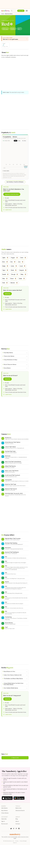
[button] (15, 757)
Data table (6, 170)
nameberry (15, 834)
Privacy (17, 841)
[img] (15, 154)
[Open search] (13, 10)
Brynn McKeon (6, 20)
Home (2, 13)
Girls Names (4, 808)
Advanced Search (20, 810)
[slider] (24, 167)
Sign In (3, 821)
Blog (17, 819)
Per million (24, 140)
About (17, 821)
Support (15, 842)
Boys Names (4, 810)
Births (19, 140)
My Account (4, 823)
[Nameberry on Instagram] (19, 828)
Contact (18, 823)
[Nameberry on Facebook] (13, 828)
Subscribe (20, 10)
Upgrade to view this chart (11, 194)
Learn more (8, 209)
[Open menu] (26, 10)
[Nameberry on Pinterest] (16, 828)
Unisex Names (5, 813)
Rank (16, 140)
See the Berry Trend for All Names (15, 182)
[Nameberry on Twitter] (11, 828)
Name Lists (18, 808)
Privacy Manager (23, 841)
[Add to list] (11, 24)
